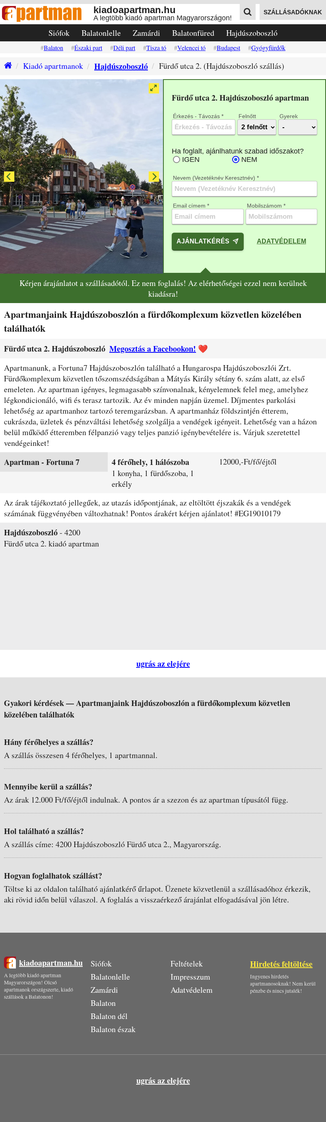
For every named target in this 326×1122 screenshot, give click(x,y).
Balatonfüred (193, 32)
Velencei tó (191, 47)
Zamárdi (146, 32)
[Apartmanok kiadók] (46, 14)
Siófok (59, 32)
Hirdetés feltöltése (281, 964)
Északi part (88, 47)
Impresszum (190, 976)
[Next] (154, 176)
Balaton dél (109, 1016)
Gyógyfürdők (268, 47)
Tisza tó (156, 47)
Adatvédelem (281, 241)
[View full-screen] (154, 88)
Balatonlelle (101, 32)
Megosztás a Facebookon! (152, 348)
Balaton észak (113, 1029)
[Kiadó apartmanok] (6, 66)
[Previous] (9, 176)
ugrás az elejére (163, 663)
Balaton (53, 47)
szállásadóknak (293, 12)
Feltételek (187, 963)
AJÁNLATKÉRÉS (203, 241)
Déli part (124, 47)
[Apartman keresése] (248, 12)
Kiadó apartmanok (53, 65)
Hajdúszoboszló (251, 32)
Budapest (228, 47)
